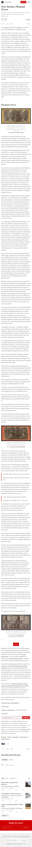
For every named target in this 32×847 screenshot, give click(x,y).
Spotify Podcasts (5, 739)
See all (4, 815)
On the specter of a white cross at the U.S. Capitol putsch (12, 796)
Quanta (25, 684)
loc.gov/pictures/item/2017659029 (16, 132)
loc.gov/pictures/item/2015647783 (17, 447)
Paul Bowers (4, 18)
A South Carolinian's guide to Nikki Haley (12, 805)
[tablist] (7, 759)
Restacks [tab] (11, 759)
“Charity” (4, 710)
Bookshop (3, 737)
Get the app (23, 840)
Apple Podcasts (24, 737)
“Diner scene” (5, 707)
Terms (19, 836)
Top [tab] (3, 778)
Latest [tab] (6, 778)
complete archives (25, 729)
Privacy (15, 836)
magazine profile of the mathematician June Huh (14, 686)
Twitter (10, 737)
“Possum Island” (6, 703)
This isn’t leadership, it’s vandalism (10, 786)
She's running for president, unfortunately (12, 808)
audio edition (15, 703)
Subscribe (23, 2)
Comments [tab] (4, 759)
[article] (16, 786)
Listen (28, 19)
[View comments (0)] (7, 23)
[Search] (29, 778)
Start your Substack (12, 840)
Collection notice (26, 836)
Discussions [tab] (12, 778)
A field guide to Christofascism (11, 793)
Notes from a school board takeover (9, 783)
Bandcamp (16, 737)
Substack (8, 844)
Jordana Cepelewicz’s (17, 684)
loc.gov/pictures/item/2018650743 (16, 636)
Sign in (29, 2)
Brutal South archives (16, 658)
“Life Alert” (4, 714)
